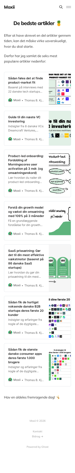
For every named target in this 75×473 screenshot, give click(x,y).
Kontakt (37, 431)
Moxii (9, 7)
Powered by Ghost (38, 446)
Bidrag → (37, 436)
